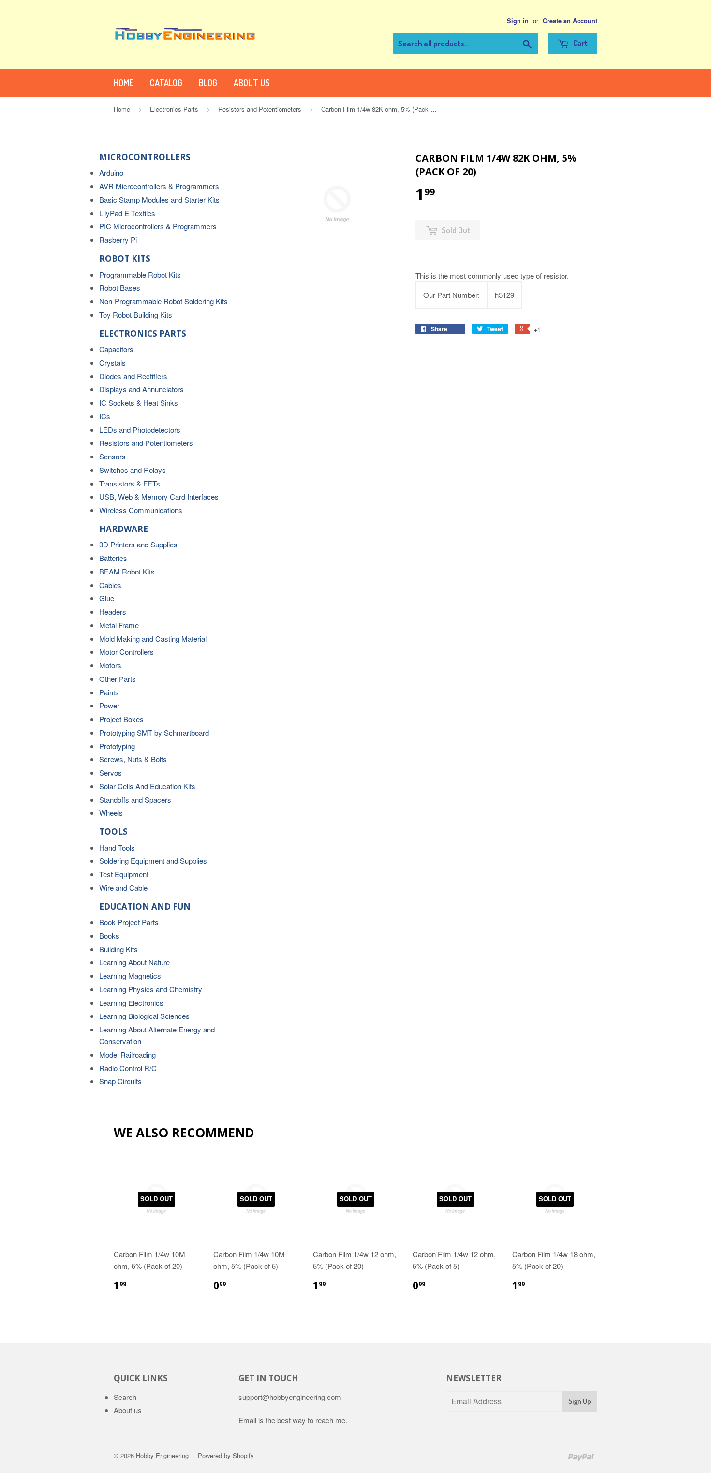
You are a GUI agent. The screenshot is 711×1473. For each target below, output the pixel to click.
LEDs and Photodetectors (139, 430)
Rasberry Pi (118, 240)
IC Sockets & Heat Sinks (138, 403)
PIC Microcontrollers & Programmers (158, 226)
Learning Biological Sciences (144, 1016)
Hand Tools (117, 847)
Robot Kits (124, 258)
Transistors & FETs (129, 483)
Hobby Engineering (162, 1455)
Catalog (166, 82)
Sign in (518, 20)
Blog (208, 82)
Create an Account (570, 20)
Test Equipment (123, 874)
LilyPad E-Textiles (127, 213)
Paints (109, 692)
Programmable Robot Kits (140, 274)
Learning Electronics (131, 1003)
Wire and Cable (123, 888)
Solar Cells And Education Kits (147, 786)
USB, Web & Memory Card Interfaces (159, 496)
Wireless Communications (140, 510)
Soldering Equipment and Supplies (153, 860)
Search (125, 1397)
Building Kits (118, 949)
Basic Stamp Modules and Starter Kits (159, 199)
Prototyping (117, 746)
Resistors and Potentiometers (259, 109)
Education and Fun (145, 906)
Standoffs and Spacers (135, 800)
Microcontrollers (145, 156)
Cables (110, 585)
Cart (580, 43)
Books (109, 935)
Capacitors (116, 349)
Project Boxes (121, 719)
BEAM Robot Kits (127, 571)
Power (109, 705)
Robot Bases (119, 287)
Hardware (123, 528)
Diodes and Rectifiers (133, 376)
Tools (113, 831)
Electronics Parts (174, 109)
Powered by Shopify (226, 1455)
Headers (112, 611)
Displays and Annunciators (141, 389)
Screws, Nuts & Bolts (133, 759)
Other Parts (117, 679)
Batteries (113, 558)
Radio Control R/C (128, 1068)
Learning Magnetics (130, 976)
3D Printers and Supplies (138, 544)
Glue (106, 598)
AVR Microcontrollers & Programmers (159, 186)
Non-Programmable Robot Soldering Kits (163, 301)
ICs (104, 416)
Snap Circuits (120, 1081)
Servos (110, 772)
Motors (110, 665)
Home (123, 82)
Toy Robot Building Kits (135, 314)
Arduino (111, 172)
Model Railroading (127, 1054)
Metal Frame (119, 625)
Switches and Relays (132, 470)
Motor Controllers (126, 652)
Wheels (111, 813)
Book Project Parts (129, 922)
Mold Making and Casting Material (153, 638)
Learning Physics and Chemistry (150, 989)
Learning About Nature (134, 962)
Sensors (112, 456)
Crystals (112, 362)
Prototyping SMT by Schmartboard (154, 732)
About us (251, 82)
